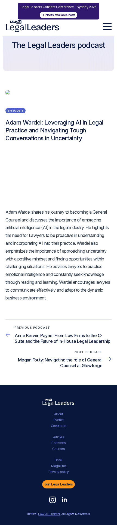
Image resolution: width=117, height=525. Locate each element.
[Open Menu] (107, 26)
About (58, 414)
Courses (58, 449)
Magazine (58, 466)
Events (59, 420)
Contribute (58, 426)
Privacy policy (58, 472)
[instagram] (53, 500)
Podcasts (58, 443)
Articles (58, 437)
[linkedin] (64, 500)
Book (59, 460)
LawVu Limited (49, 514)
